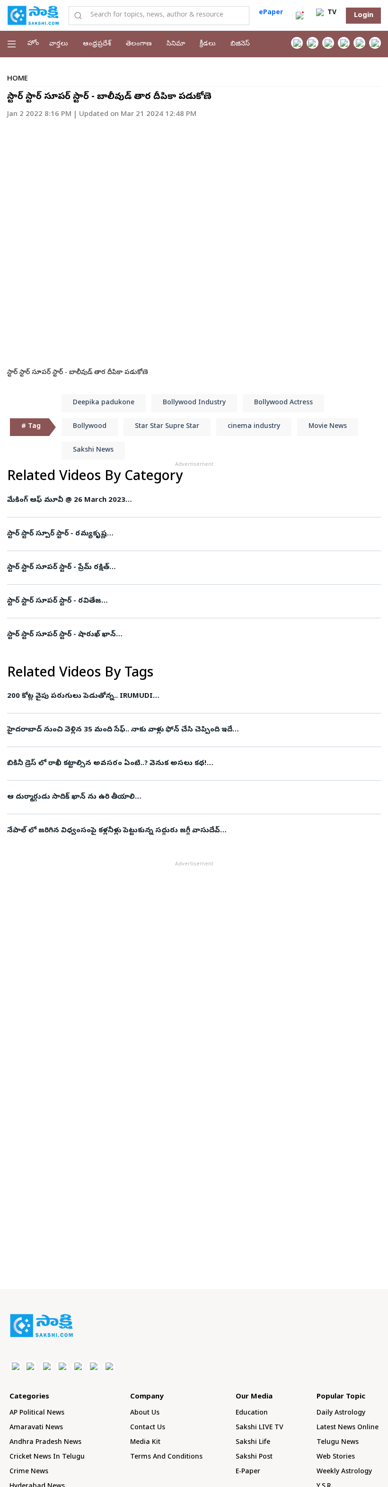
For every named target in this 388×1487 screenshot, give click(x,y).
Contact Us (147, 1428)
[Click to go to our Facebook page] (297, 43)
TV (331, 13)
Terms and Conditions (166, 1457)
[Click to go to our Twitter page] (328, 43)
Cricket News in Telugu (47, 1457)
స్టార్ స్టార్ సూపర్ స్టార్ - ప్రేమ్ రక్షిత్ (58, 567)
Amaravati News (36, 1428)
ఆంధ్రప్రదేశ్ (97, 44)
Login (363, 15)
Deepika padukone (103, 403)
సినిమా (176, 44)
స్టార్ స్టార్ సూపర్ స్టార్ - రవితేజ (54, 601)
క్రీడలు (208, 44)
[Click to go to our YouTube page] (359, 43)
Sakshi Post (254, 1457)
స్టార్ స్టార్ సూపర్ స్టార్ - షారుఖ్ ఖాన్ (61, 635)
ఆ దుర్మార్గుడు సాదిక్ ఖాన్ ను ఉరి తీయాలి (71, 797)
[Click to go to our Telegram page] (93, 1366)
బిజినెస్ (240, 44)
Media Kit (145, 1442)
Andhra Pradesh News (45, 1442)
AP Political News (36, 1413)
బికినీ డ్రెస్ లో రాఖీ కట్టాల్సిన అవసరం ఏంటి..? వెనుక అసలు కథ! (107, 763)
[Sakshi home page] (41, 1325)
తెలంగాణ (139, 44)
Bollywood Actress (283, 403)
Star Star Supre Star (167, 426)
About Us (144, 1413)
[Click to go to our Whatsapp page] (312, 43)
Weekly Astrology (344, 1472)
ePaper (271, 13)
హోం (33, 43)
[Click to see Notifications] (299, 16)
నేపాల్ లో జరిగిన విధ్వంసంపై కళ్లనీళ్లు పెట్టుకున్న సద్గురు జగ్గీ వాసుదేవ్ (113, 831)
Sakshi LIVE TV (259, 1428)
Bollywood (89, 426)
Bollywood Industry (194, 403)
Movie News (328, 426)
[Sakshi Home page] (33, 15)
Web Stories (336, 1457)
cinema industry (254, 426)
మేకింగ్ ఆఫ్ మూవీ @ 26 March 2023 (66, 500)
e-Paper (248, 1472)
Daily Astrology (341, 1413)
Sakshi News (93, 450)
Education (252, 1413)
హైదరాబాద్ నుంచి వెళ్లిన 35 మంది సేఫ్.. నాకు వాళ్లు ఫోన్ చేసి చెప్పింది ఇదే (119, 730)
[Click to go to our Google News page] (375, 43)
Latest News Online (348, 1428)
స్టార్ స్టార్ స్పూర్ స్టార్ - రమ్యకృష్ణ (57, 534)
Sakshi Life (253, 1442)
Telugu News (338, 1442)
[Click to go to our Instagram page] (344, 43)
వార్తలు (58, 44)
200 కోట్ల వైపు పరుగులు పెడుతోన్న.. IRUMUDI (80, 696)
